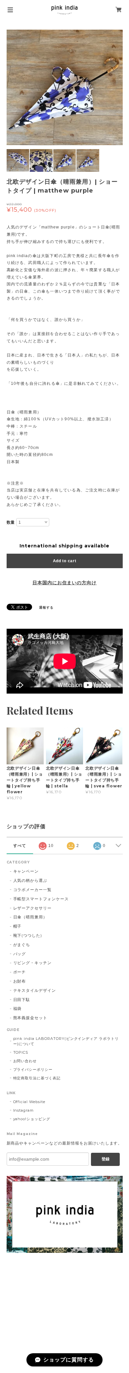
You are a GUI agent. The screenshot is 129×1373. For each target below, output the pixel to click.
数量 (11, 522)
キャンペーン (26, 871)
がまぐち (21, 944)
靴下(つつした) (27, 935)
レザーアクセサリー (32, 908)
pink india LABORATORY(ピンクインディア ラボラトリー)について (66, 1041)
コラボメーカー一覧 (32, 889)
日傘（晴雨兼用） (30, 916)
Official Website (29, 1101)
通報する (46, 607)
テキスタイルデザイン (34, 990)
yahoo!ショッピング (32, 1119)
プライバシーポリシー (33, 1069)
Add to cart (64, 561)
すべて (19, 845)
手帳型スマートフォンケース (41, 898)
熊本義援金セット (30, 1017)
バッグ (19, 953)
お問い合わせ (25, 1061)
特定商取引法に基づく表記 (37, 1078)
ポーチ (19, 971)
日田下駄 (21, 999)
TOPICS (20, 1052)
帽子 (17, 926)
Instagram (23, 1110)
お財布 (19, 981)
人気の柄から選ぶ (30, 880)
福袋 (17, 1008)
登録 (105, 1159)
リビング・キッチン (32, 962)
